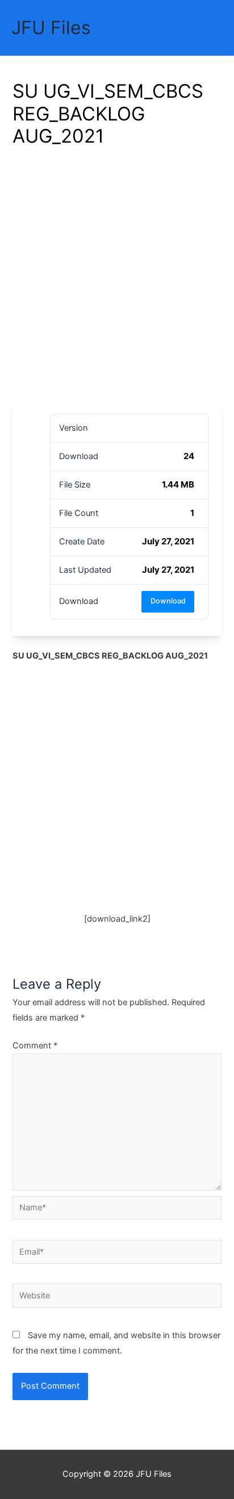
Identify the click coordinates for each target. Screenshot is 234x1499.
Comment (34, 1045)
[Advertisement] (117, 278)
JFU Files (51, 27)
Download (168, 601)
